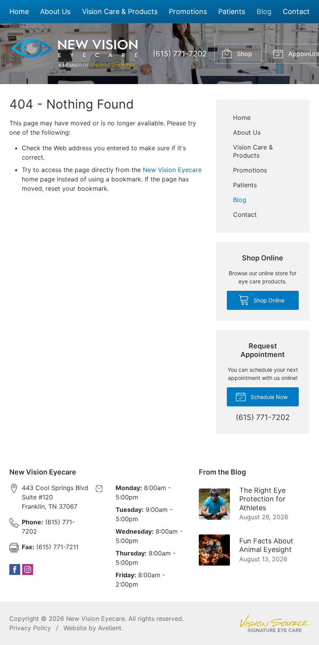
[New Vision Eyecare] (74, 54)
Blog (264, 11)
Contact (296, 11)
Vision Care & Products (120, 11)
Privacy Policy (30, 628)
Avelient (109, 628)
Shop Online (268, 300)
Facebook (14, 569)
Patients (231, 11)
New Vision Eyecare (172, 170)
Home (19, 11)
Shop (243, 54)
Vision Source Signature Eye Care (275, 623)
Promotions (188, 11)
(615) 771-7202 (180, 53)
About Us (55, 11)
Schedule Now (268, 397)
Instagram (27, 569)
